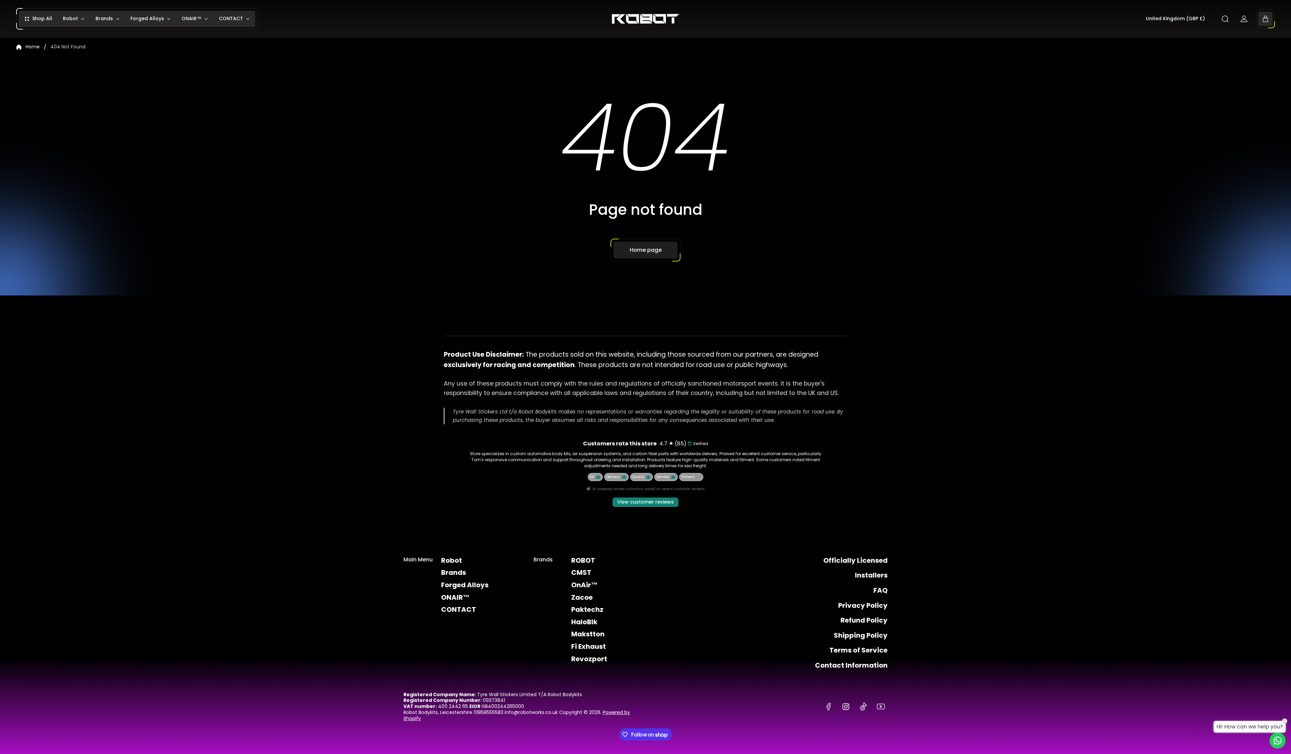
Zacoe (582, 597)
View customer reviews (645, 502)
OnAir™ (584, 585)
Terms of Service (858, 650)
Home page (646, 250)
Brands (453, 572)
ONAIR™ (455, 597)
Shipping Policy (861, 635)
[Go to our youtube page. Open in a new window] (881, 706)
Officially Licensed (855, 560)
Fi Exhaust (588, 646)
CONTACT (458, 609)
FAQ (880, 590)
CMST (581, 572)
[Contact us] (1277, 740)
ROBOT (583, 560)
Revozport (589, 659)
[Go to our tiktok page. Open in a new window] (863, 706)
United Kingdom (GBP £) (1175, 19)
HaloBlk (584, 622)
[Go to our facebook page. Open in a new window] (828, 706)
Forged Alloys (464, 585)
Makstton (587, 634)
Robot (451, 560)
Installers (871, 575)
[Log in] (1244, 19)
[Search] (1225, 19)
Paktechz (587, 609)
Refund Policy (864, 620)
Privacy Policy (863, 605)
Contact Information (851, 665)
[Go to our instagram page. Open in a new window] (846, 706)
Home (33, 47)
